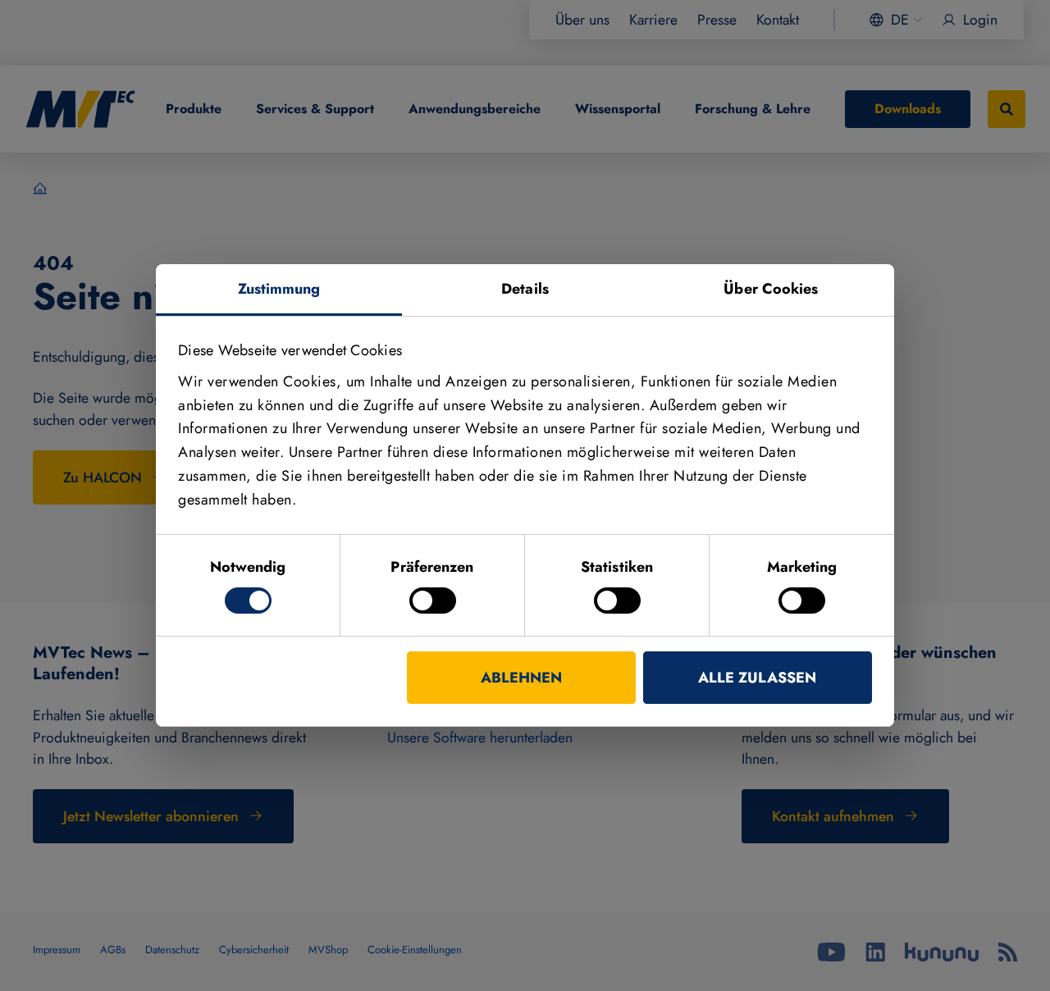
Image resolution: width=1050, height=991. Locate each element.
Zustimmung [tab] (279, 288)
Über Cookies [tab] (771, 288)
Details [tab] (525, 288)
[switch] (432, 600)
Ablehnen (521, 677)
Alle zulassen (757, 677)
